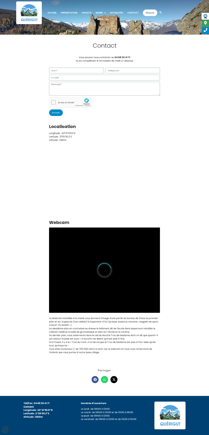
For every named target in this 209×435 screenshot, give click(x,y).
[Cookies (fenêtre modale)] (5, 430)
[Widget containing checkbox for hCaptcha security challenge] (70, 102)
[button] (95, 379)
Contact (28, 406)
